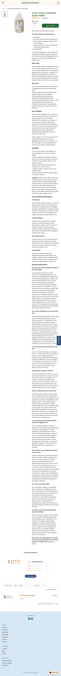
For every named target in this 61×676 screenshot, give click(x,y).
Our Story (4, 649)
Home (3, 8)
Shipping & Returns (7, 660)
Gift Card (4, 641)
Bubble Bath (5, 634)
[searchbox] (8, 585)
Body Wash (5, 630)
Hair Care (4, 627)
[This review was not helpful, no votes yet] (56, 604)
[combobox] (25, 585)
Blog (3, 651)
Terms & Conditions (7, 663)
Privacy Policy (5, 665)
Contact (4, 653)
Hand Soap (5, 637)
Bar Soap (4, 639)
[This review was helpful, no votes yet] (53, 604)
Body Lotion (5, 632)
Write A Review (30, 576)
